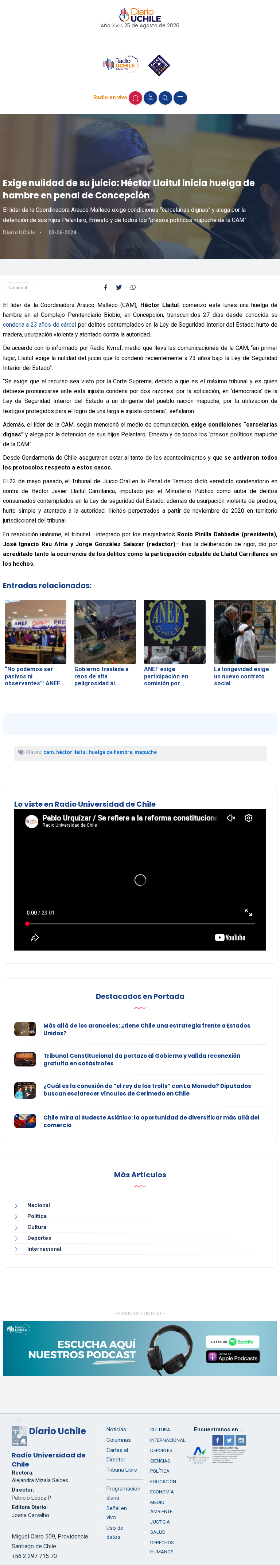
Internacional (44, 1249)
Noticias (116, 1429)
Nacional (17, 287)
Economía (162, 1492)
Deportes (39, 1238)
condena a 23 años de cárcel (40, 324)
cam (48, 752)
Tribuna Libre (121, 1470)
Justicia (160, 1522)
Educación (163, 1481)
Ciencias (160, 1461)
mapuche (146, 752)
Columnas (118, 1440)
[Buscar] (165, 98)
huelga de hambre (110, 752)
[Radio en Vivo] (135, 98)
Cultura (36, 1227)
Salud (158, 1532)
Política (37, 1216)
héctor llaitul (71, 752)
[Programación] (150, 98)
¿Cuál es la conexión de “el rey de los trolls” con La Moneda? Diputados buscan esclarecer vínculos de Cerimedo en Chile (147, 1089)
